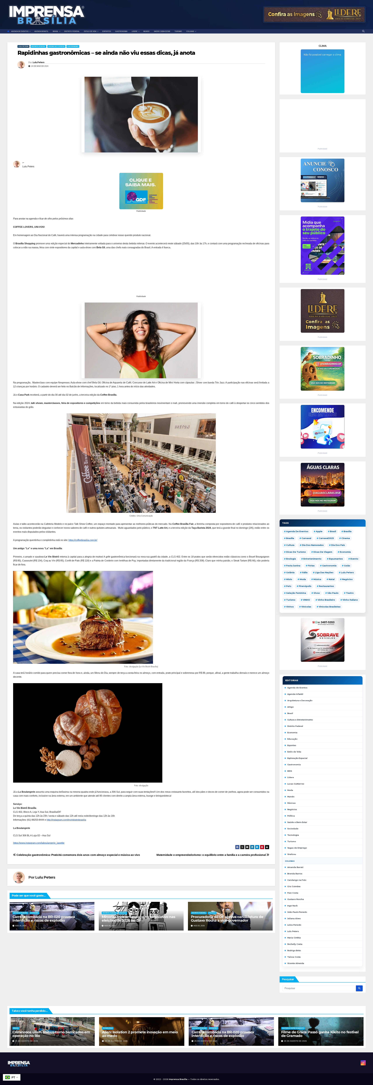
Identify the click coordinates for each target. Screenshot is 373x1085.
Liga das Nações (324, 572)
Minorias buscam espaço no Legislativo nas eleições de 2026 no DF (138, 919)
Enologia (291, 558)
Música (317, 579)
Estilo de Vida (294, 752)
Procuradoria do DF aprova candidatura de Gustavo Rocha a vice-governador (227, 919)
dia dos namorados (313, 545)
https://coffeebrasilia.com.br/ (82, 540)
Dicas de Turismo (296, 552)
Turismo (290, 600)
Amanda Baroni (295, 867)
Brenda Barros (294, 873)
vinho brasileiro (326, 600)
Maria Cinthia (294, 937)
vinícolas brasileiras (330, 606)
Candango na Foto (296, 880)
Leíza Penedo (294, 925)
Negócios (347, 579)
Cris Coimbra (294, 886)
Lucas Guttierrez (295, 784)
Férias (311, 565)
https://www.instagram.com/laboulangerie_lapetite (38, 843)
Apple (319, 531)
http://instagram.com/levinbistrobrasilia (66, 820)
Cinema (345, 538)
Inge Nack (292, 905)
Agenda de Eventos (56, 46)
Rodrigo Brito (294, 950)
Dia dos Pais (338, 545)
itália (304, 572)
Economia (34, 913)
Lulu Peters (23, 46)
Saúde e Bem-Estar (297, 822)
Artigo (290, 707)
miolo (289, 579)
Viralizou (291, 854)
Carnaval (306, 538)
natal (332, 579)
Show (317, 593)
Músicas (291, 803)
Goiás (347, 565)
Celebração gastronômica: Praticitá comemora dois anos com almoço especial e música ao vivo (78, 854)
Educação (292, 739)
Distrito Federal (38, 46)
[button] (363, 31)
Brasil (333, 531)
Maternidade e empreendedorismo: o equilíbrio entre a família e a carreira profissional (211, 854)
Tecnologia (293, 835)
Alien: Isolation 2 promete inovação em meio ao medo (140, 1034)
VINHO (306, 600)
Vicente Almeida (295, 963)
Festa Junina (293, 565)
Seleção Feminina (296, 593)
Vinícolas (306, 606)
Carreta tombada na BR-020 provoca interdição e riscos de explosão (44, 919)
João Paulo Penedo (297, 912)
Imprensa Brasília (178, 1079)
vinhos (290, 606)
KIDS (289, 771)
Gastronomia (72, 46)
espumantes (336, 558)
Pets (288, 586)
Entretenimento (312, 558)
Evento (354, 558)
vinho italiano (350, 600)
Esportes (291, 745)
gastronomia (329, 565)
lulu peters (347, 572)
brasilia (347, 531)
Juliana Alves (294, 918)
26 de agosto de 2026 (26, 1041)
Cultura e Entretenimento (300, 720)
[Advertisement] (141, 274)
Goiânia (290, 572)
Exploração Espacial (297, 758)
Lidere (290, 777)
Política (122, 913)
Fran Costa (292, 893)
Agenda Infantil (295, 694)
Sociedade (292, 828)
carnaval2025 (326, 538)
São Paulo (332, 593)
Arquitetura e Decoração (300, 700)
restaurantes (326, 586)
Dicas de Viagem (322, 552)
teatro (350, 593)
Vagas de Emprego (297, 848)
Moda (303, 579)
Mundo (290, 796)
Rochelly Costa (294, 944)
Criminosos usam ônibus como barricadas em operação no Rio (51, 1034)
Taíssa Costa (294, 957)
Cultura (290, 545)
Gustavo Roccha (295, 899)
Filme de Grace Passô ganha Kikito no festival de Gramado (320, 1034)
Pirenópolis (305, 586)
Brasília (290, 538)
